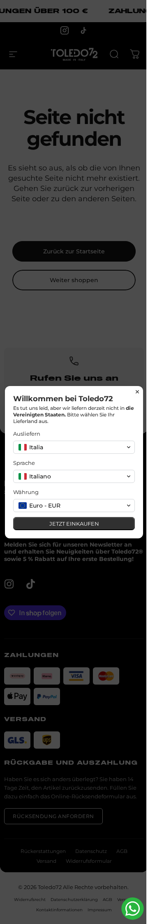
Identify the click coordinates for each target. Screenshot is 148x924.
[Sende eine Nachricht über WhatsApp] (132, 908)
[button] (74, 447)
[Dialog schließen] (137, 392)
